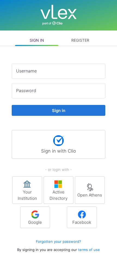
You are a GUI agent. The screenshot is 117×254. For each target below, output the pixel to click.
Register (80, 40)
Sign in (37, 40)
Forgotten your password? (58, 241)
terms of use (89, 249)
